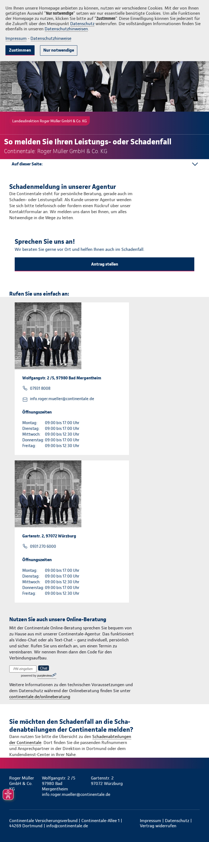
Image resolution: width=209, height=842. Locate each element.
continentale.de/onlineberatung (39, 696)
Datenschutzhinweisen (66, 28)
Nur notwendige (58, 50)
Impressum (16, 38)
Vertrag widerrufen (158, 825)
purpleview (44, 675)
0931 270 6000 (43, 546)
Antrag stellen (104, 264)
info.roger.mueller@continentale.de (62, 398)
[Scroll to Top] (197, 825)
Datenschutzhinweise (50, 38)
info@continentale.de (67, 825)
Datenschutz (82, 23)
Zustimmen (20, 50)
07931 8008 (40, 388)
